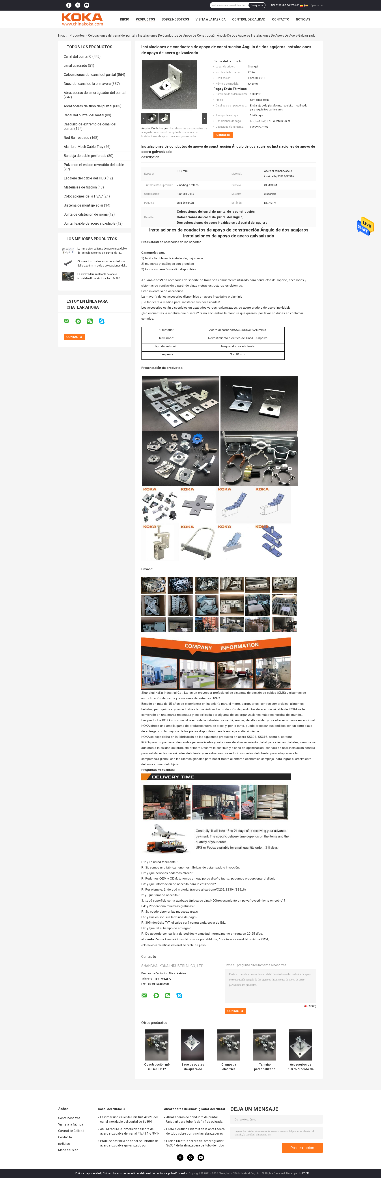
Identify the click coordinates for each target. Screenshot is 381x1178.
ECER (305, 1173)
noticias (303, 19)
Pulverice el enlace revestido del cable (94, 165)
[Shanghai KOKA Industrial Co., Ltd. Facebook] (69, 5)
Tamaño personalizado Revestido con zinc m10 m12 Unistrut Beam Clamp (264, 1067)
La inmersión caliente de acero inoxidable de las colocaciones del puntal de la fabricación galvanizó (102, 253)
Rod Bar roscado (76, 138)
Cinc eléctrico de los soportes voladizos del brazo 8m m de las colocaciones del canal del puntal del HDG (101, 265)
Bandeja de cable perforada (85, 156)
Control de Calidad (248, 19)
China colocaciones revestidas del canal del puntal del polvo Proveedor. (145, 1173)
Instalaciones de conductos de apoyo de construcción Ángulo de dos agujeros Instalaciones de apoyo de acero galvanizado (174, 132)
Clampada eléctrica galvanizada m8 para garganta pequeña (228, 1067)
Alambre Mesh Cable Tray (83, 147)
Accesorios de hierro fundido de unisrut (301, 1067)
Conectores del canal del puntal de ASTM (243, 939)
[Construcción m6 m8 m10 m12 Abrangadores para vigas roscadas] (156, 1045)
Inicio (124, 19)
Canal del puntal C (78, 56)
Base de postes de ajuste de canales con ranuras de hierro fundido (193, 1067)
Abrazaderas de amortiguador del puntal (94, 93)
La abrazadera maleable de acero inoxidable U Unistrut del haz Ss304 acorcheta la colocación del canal (98, 278)
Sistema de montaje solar (83, 205)
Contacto (280, 19)
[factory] (166, 85)
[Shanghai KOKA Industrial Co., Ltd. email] (69, 321)
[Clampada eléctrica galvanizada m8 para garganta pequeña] (228, 1045)
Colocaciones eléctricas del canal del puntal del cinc (186, 939)
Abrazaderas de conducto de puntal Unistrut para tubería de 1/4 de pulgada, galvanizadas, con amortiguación (194, 1120)
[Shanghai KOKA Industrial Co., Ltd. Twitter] (77, 5)
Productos (145, 19)
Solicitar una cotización (285, 5)
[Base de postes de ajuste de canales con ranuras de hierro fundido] (192, 1045)
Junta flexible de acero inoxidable (90, 223)
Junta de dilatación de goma (86, 214)
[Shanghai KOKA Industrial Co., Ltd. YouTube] (87, 5)
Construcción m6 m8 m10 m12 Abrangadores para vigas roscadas (157, 1067)
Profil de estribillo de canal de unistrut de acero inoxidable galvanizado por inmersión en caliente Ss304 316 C (129, 1143)
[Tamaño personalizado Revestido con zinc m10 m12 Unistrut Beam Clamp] (264, 1045)
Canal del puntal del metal (84, 115)
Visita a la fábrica (211, 19)
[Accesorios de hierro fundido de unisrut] (300, 1045)
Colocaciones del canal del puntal (111, 35)
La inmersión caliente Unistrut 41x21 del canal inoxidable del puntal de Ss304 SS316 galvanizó (129, 1120)
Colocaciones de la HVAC (83, 196)
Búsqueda (257, 5)
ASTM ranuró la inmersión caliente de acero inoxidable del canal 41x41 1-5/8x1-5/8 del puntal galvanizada (129, 1132)
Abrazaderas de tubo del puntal (88, 106)
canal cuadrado (75, 65)
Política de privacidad (88, 1173)
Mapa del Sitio (68, 1150)
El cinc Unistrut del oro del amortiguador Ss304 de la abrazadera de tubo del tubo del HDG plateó (195, 1143)
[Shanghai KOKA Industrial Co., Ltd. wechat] (92, 321)
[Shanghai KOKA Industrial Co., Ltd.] (82, 19)
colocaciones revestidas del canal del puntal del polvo (173, 945)
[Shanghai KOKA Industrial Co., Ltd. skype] (104, 321)
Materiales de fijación (80, 187)
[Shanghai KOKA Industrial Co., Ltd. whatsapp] (80, 321)
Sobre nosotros (175, 19)
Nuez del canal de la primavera (87, 84)
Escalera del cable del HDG (85, 178)
